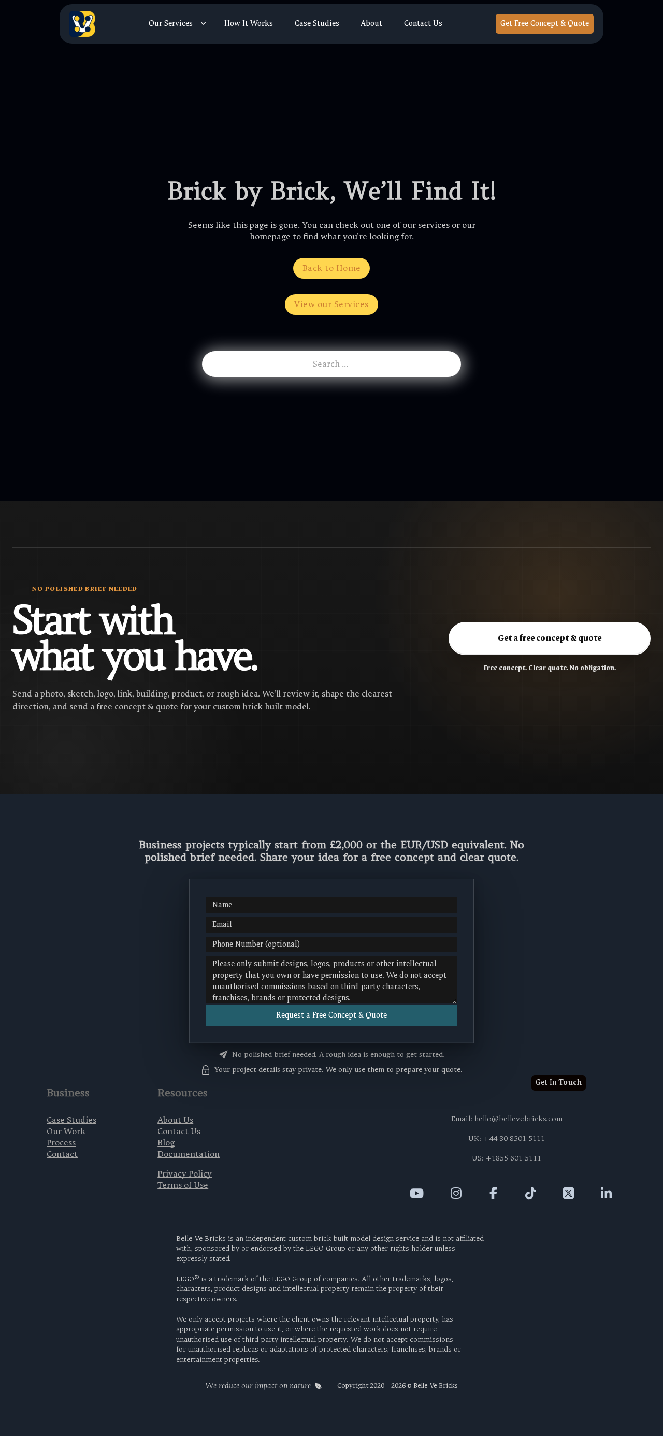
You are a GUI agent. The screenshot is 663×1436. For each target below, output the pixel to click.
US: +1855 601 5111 (506, 1158)
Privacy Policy (184, 1173)
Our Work (66, 1131)
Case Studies (317, 24)
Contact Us (423, 24)
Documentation (188, 1154)
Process (61, 1142)
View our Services (331, 304)
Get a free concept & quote (549, 638)
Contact (62, 1154)
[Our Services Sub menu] (203, 24)
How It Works (248, 24)
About (371, 24)
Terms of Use (182, 1185)
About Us (175, 1119)
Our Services (171, 24)
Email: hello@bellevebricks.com (507, 1119)
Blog (166, 1142)
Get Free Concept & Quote (544, 23)
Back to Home (331, 268)
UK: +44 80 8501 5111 (506, 1138)
